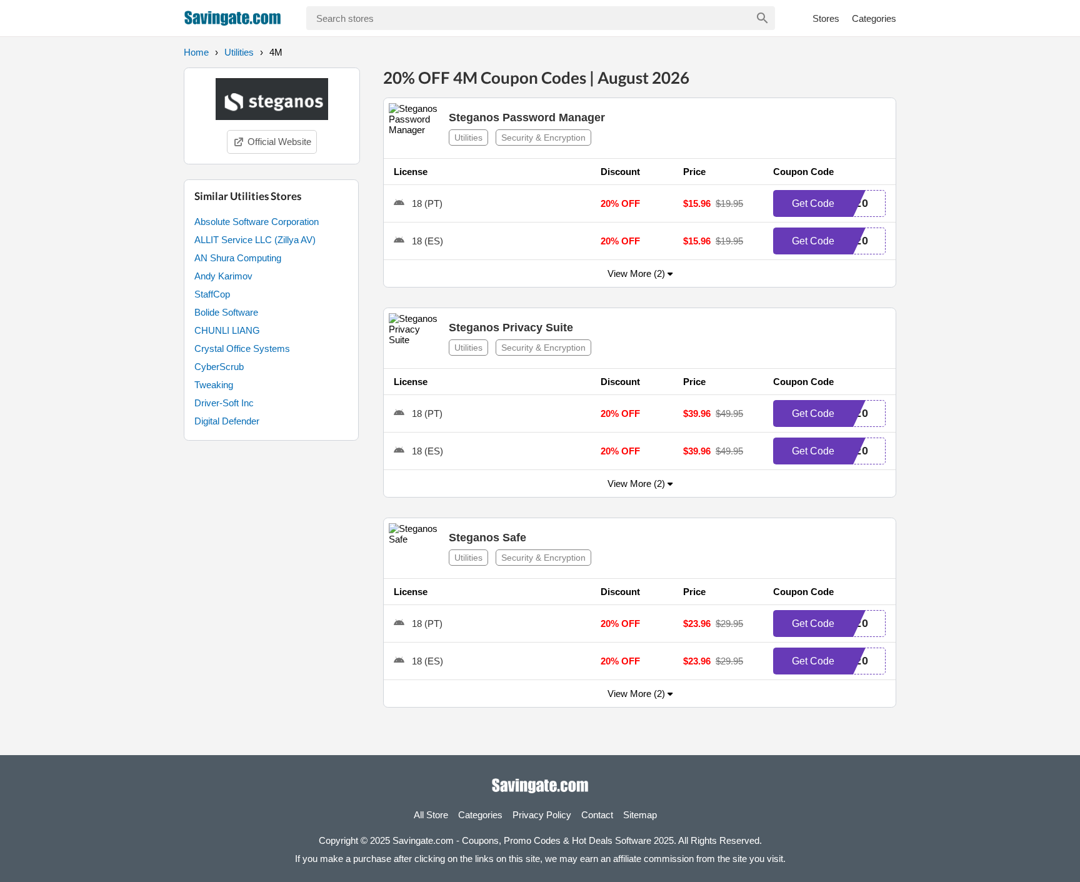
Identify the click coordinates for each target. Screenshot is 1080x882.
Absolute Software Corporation (256, 221)
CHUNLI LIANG (227, 330)
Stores (825, 18)
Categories (874, 18)
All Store (431, 814)
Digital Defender (226, 421)
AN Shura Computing (237, 258)
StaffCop (212, 294)
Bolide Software (226, 312)
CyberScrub (219, 366)
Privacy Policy (541, 814)
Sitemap (640, 814)
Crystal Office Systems (242, 348)
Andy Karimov (223, 276)
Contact (597, 814)
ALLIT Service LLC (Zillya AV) (255, 239)
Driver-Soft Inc (224, 403)
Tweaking (213, 384)
